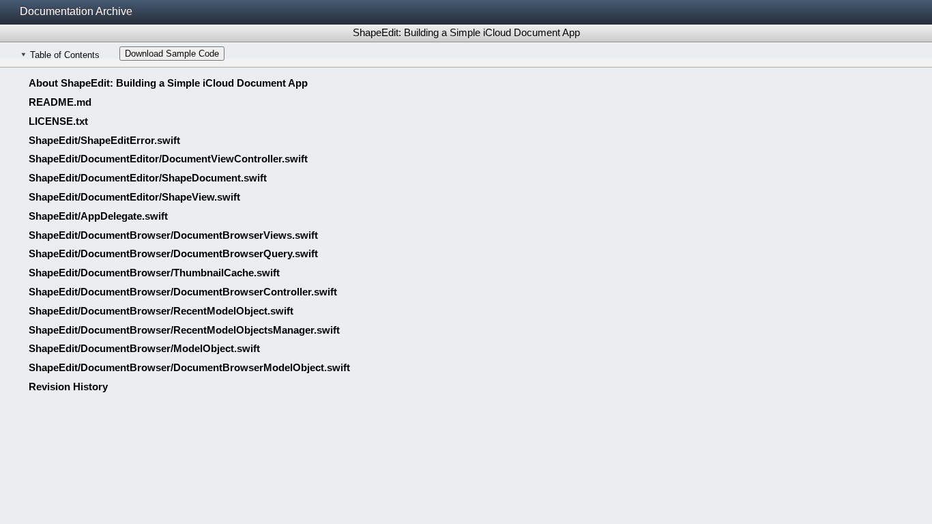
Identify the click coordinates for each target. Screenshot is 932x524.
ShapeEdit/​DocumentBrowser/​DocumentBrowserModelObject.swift (189, 367)
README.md (60, 102)
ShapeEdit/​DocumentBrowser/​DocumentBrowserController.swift (183, 291)
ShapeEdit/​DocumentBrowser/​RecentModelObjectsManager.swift (184, 330)
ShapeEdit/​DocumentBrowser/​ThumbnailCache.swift (154, 272)
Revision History (68, 386)
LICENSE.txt (58, 121)
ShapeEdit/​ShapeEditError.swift (104, 140)
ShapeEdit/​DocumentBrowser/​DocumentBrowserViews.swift (173, 235)
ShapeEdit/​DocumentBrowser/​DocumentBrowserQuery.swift (173, 253)
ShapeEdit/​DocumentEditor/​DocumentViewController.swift (168, 158)
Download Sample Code (172, 53)
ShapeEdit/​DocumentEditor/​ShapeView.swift (134, 197)
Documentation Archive (76, 11)
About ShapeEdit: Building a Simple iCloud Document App (168, 83)
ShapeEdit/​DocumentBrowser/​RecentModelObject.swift (161, 311)
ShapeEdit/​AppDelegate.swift (98, 216)
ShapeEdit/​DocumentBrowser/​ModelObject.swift (144, 348)
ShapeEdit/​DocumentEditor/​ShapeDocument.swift (148, 178)
